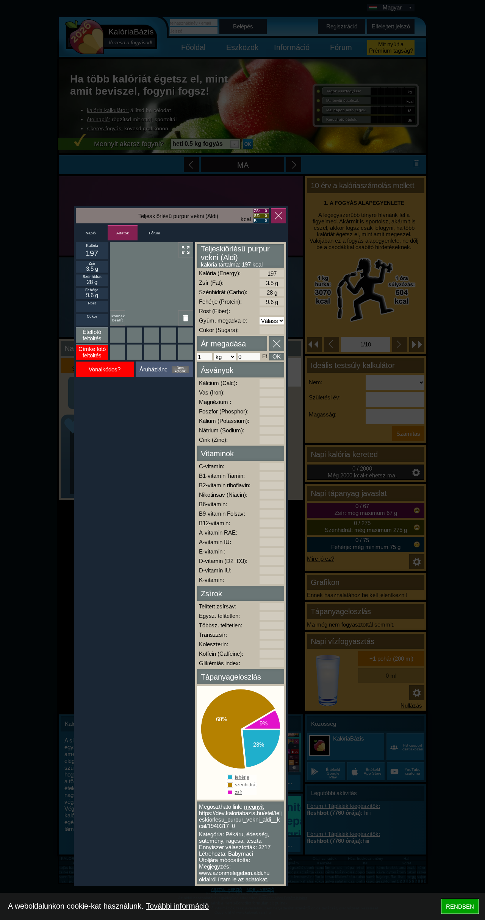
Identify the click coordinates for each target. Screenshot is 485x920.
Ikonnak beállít (118, 318)
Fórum (154, 233)
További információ (177, 906)
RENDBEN (460, 906)
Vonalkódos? (104, 369)
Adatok (122, 233)
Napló (91, 233)
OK (276, 356)
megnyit (254, 806)
